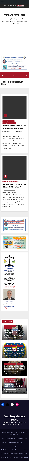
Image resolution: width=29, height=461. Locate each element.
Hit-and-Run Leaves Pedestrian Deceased (14, 367)
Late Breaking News (9, 379)
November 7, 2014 (9, 131)
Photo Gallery (4, 453)
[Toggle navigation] (26, 75)
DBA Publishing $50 (13, 446)
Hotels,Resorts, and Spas (9, 123)
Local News (15, 449)
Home (2, 438)
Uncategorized (8, 327)
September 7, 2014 (9, 190)
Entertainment (22, 446)
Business (19, 442)
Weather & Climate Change (21, 457)
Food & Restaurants (6, 449)
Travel (17, 181)
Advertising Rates (11, 442)
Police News (20, 345)
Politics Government (10, 381)
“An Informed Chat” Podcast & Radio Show (16, 438)
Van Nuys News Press (14, 14)
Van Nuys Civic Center (7, 457)
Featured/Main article (8, 121)
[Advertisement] (14, 40)
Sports (21, 453)
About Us (3, 442)
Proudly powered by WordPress (10, 432)
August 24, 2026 (11, 335)
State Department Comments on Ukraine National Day (14, 332)
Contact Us (4, 446)
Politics (11, 453)
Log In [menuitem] (2, 1)
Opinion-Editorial (23, 449)
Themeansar (15, 434)
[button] (14, 75)
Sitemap (16, 453)
